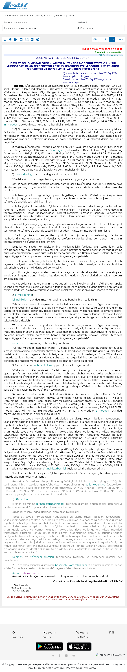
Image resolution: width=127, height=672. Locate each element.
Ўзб (106, 39)
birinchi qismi (20, 299)
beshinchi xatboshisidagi (71, 565)
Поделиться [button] (86, 28)
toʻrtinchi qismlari (42, 557)
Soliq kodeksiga (95, 484)
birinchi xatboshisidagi (50, 503)
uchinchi (17, 557)
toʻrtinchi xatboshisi (53, 468)
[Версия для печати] (37, 39)
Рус (101, 39)
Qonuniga (56, 150)
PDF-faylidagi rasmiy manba (111, 55)
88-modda (21, 499)
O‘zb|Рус (119, 39)
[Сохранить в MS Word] (32, 39)
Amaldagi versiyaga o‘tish (108, 52)
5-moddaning (23, 294)
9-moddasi (102, 410)
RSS (112, 632)
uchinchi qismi (21, 343)
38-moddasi (11, 124)
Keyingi (16, 573)
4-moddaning (23, 174)
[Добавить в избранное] (5, 39)
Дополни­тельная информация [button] (20, 28)
